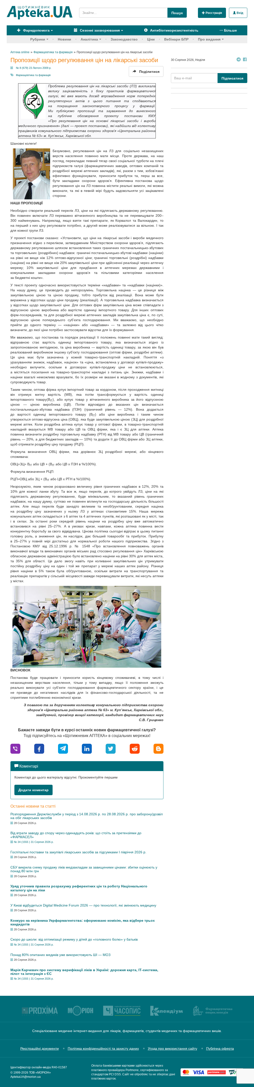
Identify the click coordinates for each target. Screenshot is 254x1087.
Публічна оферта (220, 1048)
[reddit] (135, 748)
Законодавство (124, 39)
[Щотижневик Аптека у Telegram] (238, 60)
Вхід (239, 13)
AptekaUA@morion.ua (25, 1077)
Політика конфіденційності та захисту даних (103, 1048)
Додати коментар (33, 790)
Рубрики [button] (37, 39)
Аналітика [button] (89, 39)
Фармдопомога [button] (36, 30)
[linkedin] (87, 748)
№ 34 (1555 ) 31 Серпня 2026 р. (34, 841)
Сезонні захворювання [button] (99, 30)
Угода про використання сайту (172, 1048)
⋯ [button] (228, 30)
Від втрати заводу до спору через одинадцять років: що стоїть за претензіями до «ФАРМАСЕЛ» (75, 835)
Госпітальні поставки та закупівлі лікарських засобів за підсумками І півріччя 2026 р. (78, 852)
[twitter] (111, 748)
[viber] (15, 748)
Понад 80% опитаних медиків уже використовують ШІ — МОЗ (60, 955)
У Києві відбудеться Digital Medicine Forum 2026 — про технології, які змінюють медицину (83, 905)
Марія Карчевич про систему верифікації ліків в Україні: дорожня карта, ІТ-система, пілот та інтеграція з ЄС (84, 972)
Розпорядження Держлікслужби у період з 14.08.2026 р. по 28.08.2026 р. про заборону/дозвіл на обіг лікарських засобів (86, 816)
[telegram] (63, 748)
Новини (64, 39)
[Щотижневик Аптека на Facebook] (244, 60)
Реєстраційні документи (39, 1048)
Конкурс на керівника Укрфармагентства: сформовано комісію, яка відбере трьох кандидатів (82, 922)
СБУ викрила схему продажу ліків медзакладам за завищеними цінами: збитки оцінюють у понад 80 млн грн (83, 869)
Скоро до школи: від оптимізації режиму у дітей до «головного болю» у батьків (74, 939)
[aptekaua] (158, 748)
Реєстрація (213, 13)
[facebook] (39, 748)
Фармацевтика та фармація (33, 75)
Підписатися (232, 78)
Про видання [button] (209, 39)
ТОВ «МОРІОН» (40, 1072)
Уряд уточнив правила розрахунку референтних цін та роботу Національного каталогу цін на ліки (78, 888)
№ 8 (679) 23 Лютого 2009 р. (33, 67)
